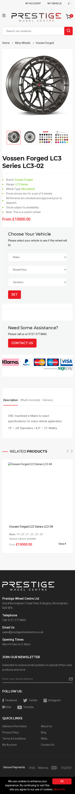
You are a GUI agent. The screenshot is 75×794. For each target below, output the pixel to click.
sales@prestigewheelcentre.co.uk (22, 632)
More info (59, 789)
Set (14, 294)
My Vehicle (55, 3)
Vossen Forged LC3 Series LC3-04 (31, 526)
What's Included (30, 400)
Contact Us (22, 343)
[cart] (69, 17)
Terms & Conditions (14, 738)
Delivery (48, 400)
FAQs (44, 738)
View (61, 543)
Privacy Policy (10, 732)
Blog (43, 732)
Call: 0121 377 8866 (14, 620)
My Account (33, 3)
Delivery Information (14, 726)
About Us (46, 726)
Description (10, 400)
